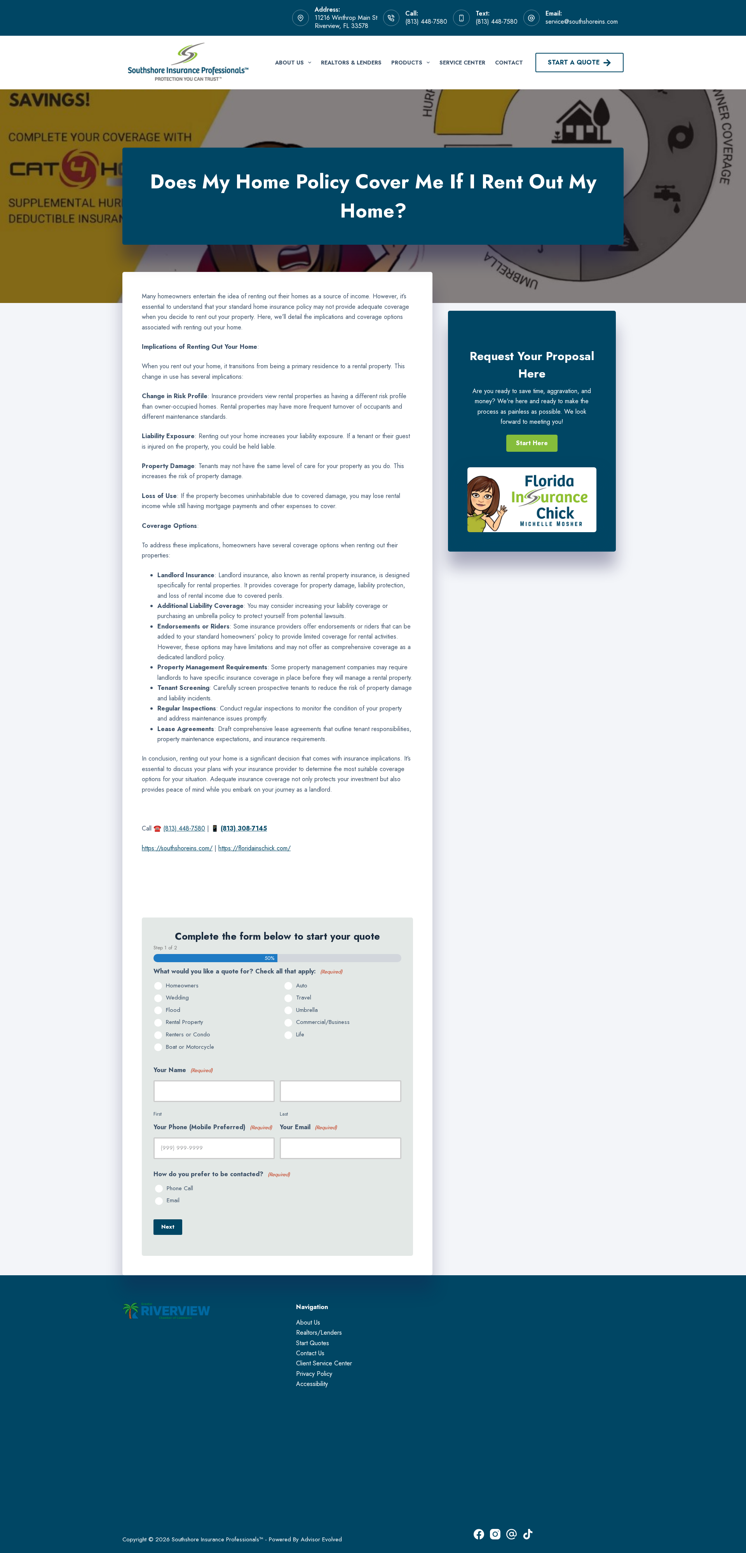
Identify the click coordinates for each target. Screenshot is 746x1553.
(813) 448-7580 (426, 21)
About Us (289, 62)
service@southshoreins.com (582, 21)
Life (300, 1035)
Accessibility (312, 1383)
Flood (173, 1010)
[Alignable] (528, 1534)
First (157, 1114)
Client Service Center (324, 1363)
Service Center (462, 62)
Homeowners (182, 986)
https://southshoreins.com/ (177, 848)
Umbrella (307, 1010)
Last (284, 1114)
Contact (509, 62)
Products (406, 62)
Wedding (177, 998)
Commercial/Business (323, 1022)
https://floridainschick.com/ (254, 848)
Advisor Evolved (321, 1539)
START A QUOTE (574, 62)
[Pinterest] (511, 1534)
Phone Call (180, 1189)
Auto (301, 986)
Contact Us (310, 1353)
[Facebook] (479, 1534)
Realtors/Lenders (319, 1332)
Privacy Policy (314, 1373)
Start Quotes (312, 1343)
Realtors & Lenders (351, 62)
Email (173, 1201)
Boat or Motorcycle (190, 1047)
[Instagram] (495, 1534)
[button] (532, 443)
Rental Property (184, 1022)
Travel (303, 998)
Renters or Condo (188, 1035)
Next (167, 1226)
